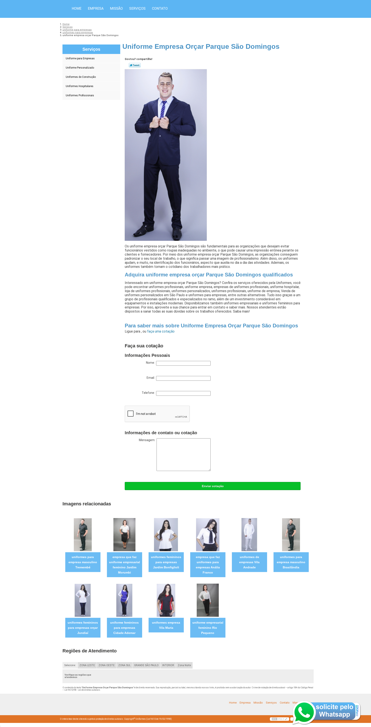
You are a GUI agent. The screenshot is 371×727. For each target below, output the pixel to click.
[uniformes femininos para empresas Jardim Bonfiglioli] (166, 534)
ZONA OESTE (107, 665)
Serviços (137, 8)
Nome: (151, 362)
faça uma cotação (161, 331)
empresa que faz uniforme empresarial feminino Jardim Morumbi (124, 564)
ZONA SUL (124, 665)
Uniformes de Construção (81, 76)
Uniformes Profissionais (80, 95)
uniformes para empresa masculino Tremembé (82, 562)
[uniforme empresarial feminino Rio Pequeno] (207, 600)
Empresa (95, 8)
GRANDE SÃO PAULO (146, 665)
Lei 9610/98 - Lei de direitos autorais (82, 690)
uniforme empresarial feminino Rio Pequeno (207, 628)
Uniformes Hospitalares (79, 86)
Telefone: (149, 392)
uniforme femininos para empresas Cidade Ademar (124, 628)
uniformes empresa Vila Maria (166, 625)
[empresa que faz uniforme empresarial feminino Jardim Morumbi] (124, 534)
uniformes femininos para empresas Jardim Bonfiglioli (166, 562)
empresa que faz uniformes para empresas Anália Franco (208, 564)
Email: (151, 377)
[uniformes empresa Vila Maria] (166, 600)
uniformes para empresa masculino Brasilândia (291, 562)
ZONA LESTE (87, 665)
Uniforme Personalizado (80, 67)
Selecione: (70, 665)
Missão (116, 8)
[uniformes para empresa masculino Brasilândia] (291, 534)
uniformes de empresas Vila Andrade (249, 562)
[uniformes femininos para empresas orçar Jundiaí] (82, 600)
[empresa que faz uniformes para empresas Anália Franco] (207, 534)
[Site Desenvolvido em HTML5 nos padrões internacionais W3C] (279, 719)
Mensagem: (148, 440)
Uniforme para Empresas (80, 58)
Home (76, 8)
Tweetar (135, 65)
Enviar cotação (213, 486)
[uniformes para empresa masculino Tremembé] (82, 534)
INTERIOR (168, 665)
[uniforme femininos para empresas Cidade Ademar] (124, 600)
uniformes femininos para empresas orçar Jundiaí (83, 628)
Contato (160, 8)
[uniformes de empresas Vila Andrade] (249, 534)
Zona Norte (184, 665)
